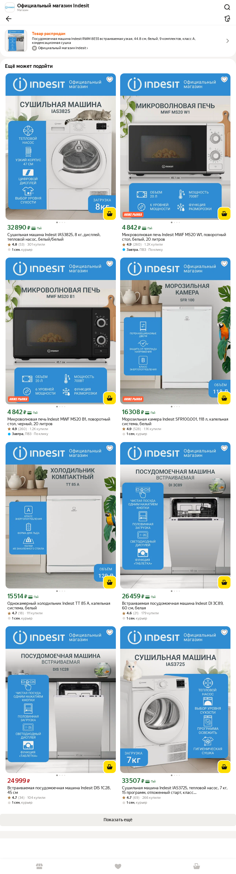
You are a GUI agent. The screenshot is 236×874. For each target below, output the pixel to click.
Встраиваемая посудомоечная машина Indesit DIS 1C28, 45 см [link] (59, 790)
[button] (8, 18)
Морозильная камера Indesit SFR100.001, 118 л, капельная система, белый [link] (175, 421)
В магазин (39, 866)
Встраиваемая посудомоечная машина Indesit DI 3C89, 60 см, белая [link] (172, 605)
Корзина (196, 866)
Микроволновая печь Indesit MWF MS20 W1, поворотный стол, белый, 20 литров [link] (174, 237)
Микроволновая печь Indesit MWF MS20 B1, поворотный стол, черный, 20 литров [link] (58, 421)
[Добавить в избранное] (109, 79)
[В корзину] (109, 213)
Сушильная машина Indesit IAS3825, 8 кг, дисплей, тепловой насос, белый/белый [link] (53, 237)
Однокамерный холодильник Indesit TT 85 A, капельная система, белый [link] (58, 605)
